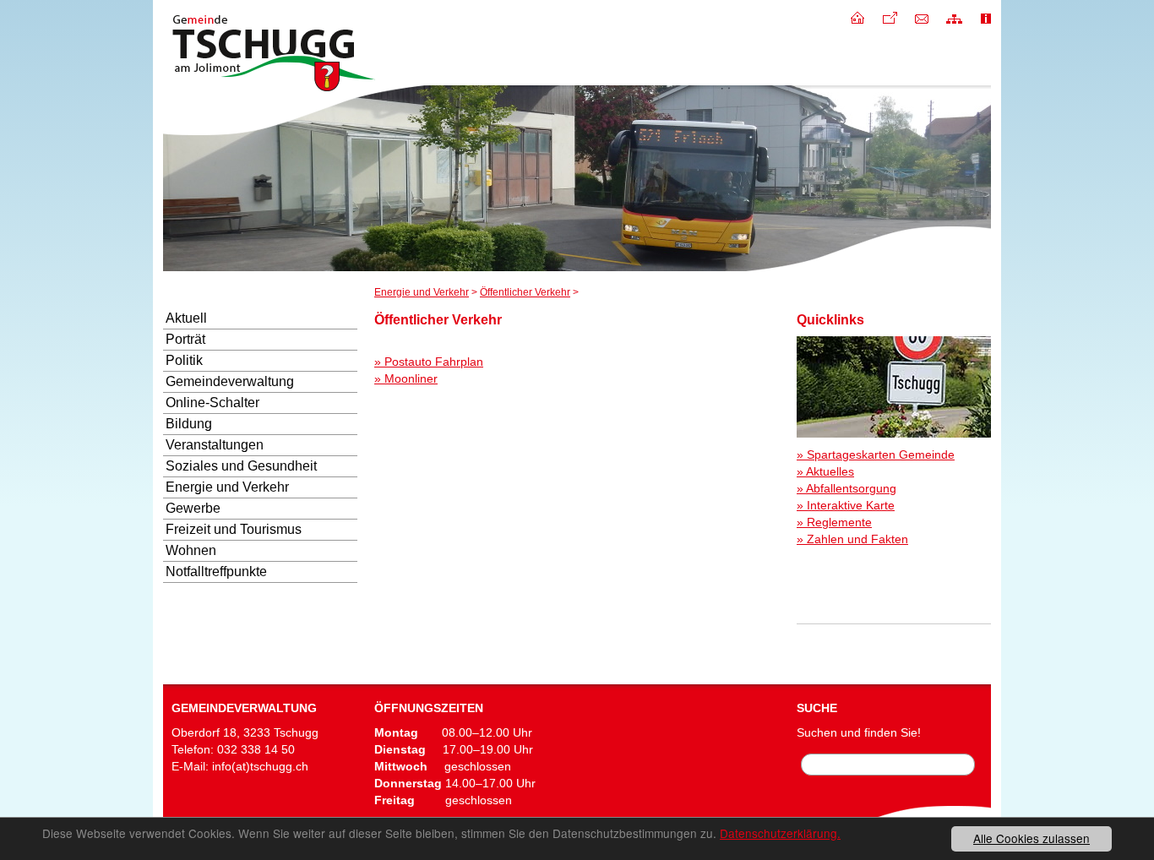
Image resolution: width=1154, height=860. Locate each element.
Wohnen (191, 550)
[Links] (890, 17)
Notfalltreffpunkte (216, 571)
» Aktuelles (825, 471)
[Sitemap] (954, 17)
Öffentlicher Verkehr (525, 292)
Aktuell (186, 318)
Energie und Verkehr (421, 292)
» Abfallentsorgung (846, 488)
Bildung (189, 423)
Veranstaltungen (215, 445)
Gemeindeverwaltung (230, 381)
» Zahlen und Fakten (852, 539)
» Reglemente (834, 522)
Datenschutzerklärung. (780, 833)
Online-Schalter (212, 402)
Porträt (185, 339)
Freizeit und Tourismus (234, 529)
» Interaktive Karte (846, 505)
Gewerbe (193, 508)
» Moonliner (406, 378)
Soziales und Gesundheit (241, 466)
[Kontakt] (922, 17)
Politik (184, 360)
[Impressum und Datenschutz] (986, 17)
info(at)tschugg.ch (260, 766)
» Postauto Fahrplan (428, 361)
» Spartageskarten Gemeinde (876, 454)
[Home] (858, 17)
